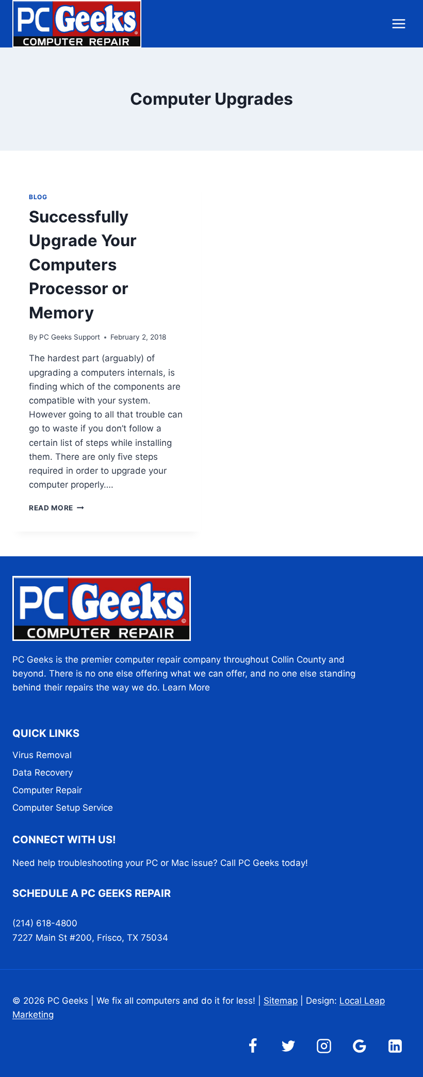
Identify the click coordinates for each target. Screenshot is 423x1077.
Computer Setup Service (62, 807)
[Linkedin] (395, 1046)
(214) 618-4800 (44, 923)
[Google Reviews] (359, 1046)
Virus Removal (42, 755)
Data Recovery (42, 772)
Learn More (186, 687)
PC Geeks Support (69, 337)
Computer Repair (47, 790)
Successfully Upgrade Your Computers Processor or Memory (83, 264)
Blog (38, 197)
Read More (56, 508)
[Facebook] (252, 1046)
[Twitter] (288, 1046)
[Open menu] (398, 23)
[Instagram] (323, 1046)
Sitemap (281, 1000)
